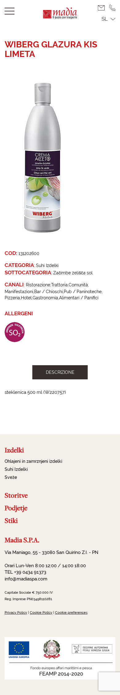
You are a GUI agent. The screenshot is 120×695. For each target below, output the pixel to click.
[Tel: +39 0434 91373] (112, 8)
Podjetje (16, 507)
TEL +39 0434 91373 (25, 572)
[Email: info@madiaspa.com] (103, 7)
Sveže (11, 477)
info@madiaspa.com (26, 579)
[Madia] (60, 17)
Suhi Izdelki (16, 469)
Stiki (11, 520)
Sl (105, 19)
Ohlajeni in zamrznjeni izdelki (33, 461)
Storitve (16, 495)
